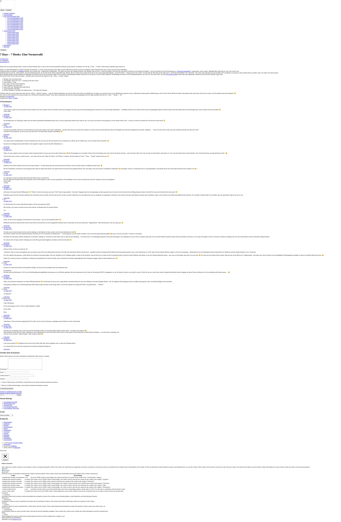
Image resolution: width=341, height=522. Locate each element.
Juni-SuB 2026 (8, 405)
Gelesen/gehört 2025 (13, 43)
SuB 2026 (6, 47)
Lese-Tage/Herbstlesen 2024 (15, 27)
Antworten (7, 114)
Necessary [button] (5, 468)
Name (2, 372)
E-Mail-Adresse (5, 375)
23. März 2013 (8, 229)
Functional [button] (5, 493)
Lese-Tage (6, 432)
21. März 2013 (4, 59)
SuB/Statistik (7, 438)
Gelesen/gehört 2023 (13, 40)
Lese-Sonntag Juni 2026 (10, 402)
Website (2, 379)
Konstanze (5, 60)
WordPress (14, 446)
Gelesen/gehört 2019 (13, 34)
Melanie (21, 71)
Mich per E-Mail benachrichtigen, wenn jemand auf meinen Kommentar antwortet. (25, 385)
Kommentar (4, 369)
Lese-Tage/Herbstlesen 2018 (15, 18)
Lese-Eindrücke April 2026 (11, 408)
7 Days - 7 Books (13, 98)
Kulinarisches (7, 430)
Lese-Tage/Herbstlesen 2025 (15, 29)
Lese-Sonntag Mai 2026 (10, 407)
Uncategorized (10, 96)
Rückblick (6, 436)
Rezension (6, 435)
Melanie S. (7, 105)
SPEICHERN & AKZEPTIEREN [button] (11, 518)
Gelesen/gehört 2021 (13, 37)
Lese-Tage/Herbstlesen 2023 (15, 26)
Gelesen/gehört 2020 (13, 35)
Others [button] (4, 513)
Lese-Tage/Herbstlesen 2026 (12, 16)
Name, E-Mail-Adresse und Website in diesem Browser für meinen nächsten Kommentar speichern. (30, 382)
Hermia (6, 136)
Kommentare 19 (4, 62)
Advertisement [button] (6, 508)
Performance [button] (5, 498)
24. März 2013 (8, 327)
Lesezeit (6, 433)
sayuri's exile (7, 227)
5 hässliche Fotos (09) (10, 393)
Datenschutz (7, 444)
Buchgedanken (8, 422)
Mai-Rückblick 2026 (9, 403)
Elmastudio (17, 447)
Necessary (7, 470)
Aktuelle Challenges (9, 13)
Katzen (6, 428)
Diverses (6, 425)
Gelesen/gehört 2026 (9, 31)
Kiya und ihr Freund (171, 74)
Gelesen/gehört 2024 (13, 42)
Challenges (7, 424)
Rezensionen (7, 45)
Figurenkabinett (8, 15)
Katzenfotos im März (11, 391)
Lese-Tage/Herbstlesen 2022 (15, 24)
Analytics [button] (4, 503)
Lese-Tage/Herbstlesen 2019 (15, 19)
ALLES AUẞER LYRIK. (15, 443)
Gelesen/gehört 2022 (13, 39)
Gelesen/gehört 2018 (13, 32)
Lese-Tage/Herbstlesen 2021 (15, 23)
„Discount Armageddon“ (184, 71)
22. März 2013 (8, 127)
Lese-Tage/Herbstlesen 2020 (15, 21)
